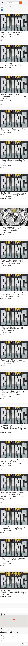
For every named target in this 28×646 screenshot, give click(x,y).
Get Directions (24, 629)
